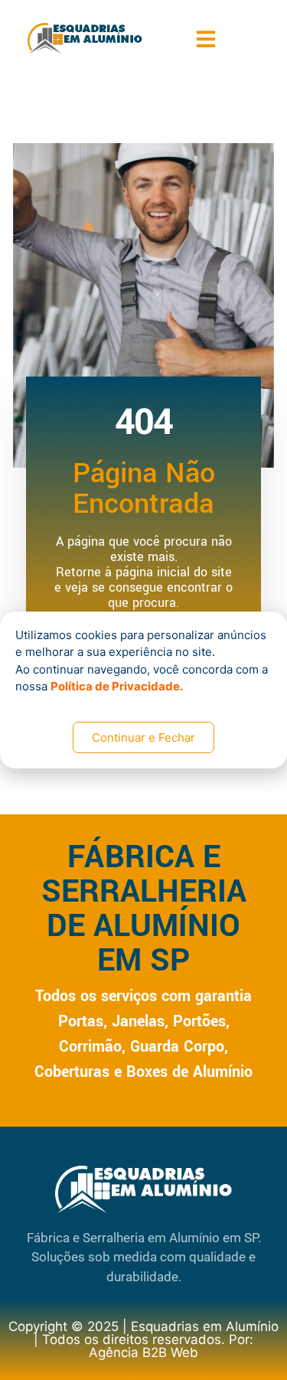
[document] (143, 690)
